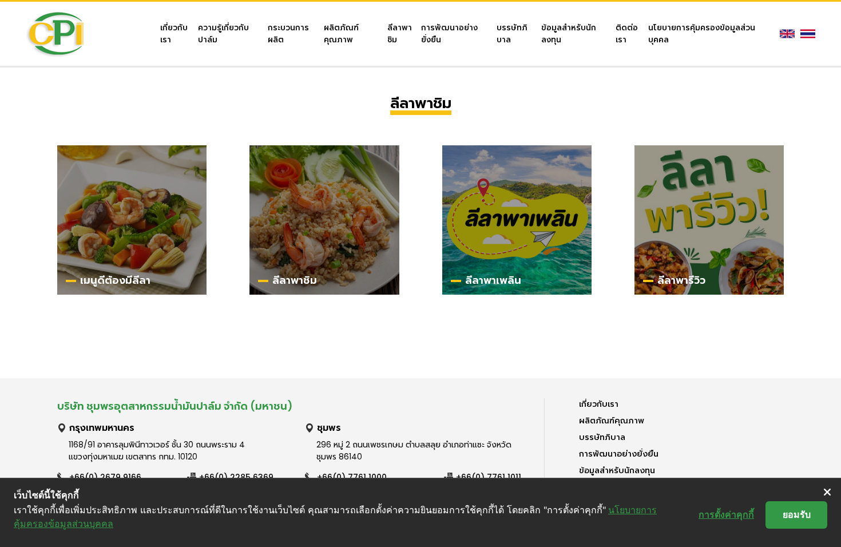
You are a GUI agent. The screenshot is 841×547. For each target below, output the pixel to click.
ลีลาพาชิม (399, 33)
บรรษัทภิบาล (512, 33)
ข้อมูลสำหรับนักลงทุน (568, 33)
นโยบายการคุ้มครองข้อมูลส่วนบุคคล (701, 33)
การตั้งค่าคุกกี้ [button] (726, 514)
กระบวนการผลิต (288, 33)
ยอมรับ (797, 514)
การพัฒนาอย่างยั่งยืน (449, 33)
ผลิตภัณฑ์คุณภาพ (341, 33)
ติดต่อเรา (627, 33)
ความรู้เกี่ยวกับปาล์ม (223, 33)
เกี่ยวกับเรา (174, 33)
